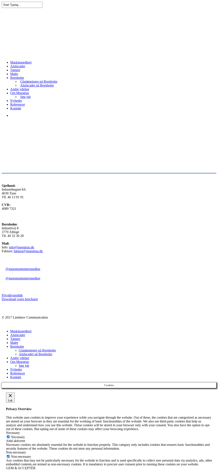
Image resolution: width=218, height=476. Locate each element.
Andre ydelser (19, 89)
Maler (14, 74)
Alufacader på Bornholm (37, 85)
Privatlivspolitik (12, 295)
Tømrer (15, 70)
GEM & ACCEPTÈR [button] (21, 468)
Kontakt (15, 108)
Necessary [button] (13, 433)
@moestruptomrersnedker (23, 269)
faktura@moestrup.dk (28, 251)
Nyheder (16, 100)
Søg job (25, 97)
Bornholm (17, 77)
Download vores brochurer (20, 299)
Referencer (17, 104)
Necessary (18, 437)
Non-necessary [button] (16, 452)
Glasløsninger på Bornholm (38, 81)
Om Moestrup (19, 93)
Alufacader (17, 66)
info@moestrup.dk (21, 247)
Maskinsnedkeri (21, 62)
